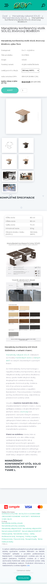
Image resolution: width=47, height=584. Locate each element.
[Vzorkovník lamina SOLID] (23, 305)
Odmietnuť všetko (23, 570)
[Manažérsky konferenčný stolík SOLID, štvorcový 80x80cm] (23, 99)
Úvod (4, 16)
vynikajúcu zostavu (13, 409)
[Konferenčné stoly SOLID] (23, 243)
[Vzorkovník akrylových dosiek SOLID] (23, 280)
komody (24, 412)
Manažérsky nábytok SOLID (26, 16)
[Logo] (22, 5)
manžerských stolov (23, 358)
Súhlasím (23, 578)
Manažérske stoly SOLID (15, 18)
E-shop (7, 5)
